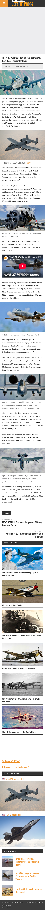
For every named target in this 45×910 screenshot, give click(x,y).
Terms (21, 902)
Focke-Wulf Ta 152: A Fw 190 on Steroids (18, 668)
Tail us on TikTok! (11, 761)
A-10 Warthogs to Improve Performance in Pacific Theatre (27, 876)
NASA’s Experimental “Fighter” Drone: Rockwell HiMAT (27, 862)
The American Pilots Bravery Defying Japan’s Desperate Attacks (20, 574)
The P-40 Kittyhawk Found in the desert (29, 891)
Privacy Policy (29, 902)
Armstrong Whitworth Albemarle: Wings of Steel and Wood (21, 700)
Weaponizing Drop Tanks (12, 605)
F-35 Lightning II (13, 814)
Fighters (6, 513)
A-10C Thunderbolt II (14, 779)
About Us (15, 902)
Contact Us (39, 902)
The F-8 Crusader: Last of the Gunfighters (18, 731)
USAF (29, 163)
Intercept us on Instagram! (15, 767)
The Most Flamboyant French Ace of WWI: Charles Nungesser (22, 637)
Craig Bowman (21, 66)
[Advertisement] (22, 30)
